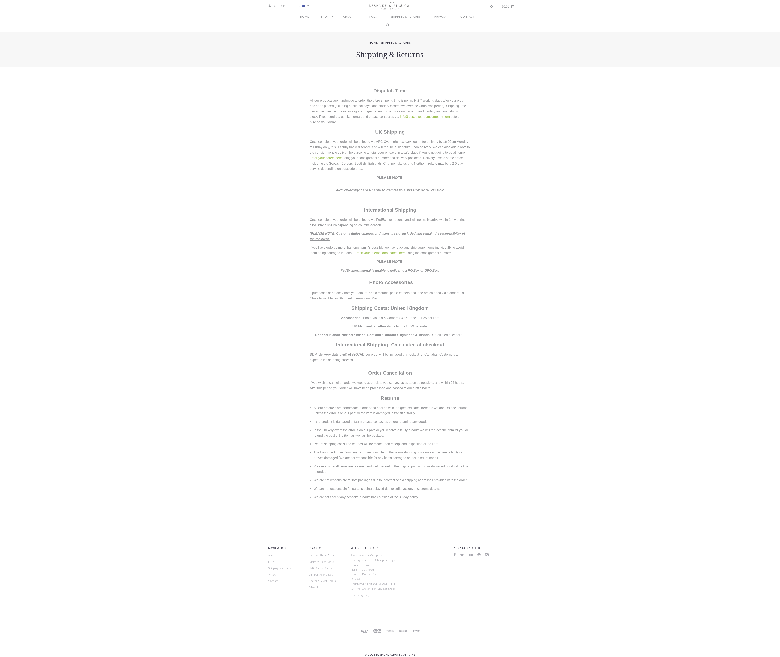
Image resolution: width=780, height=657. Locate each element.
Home (304, 16)
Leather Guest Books (322, 580)
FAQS (373, 16)
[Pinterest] (479, 555)
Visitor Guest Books (322, 561)
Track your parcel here (326, 158)
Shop (325, 16)
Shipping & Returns (406, 16)
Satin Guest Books (320, 568)
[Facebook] (455, 555)
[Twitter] (462, 555)
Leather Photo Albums (323, 555)
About (348, 16)
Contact (467, 16)
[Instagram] (487, 555)
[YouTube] (471, 555)
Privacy (440, 16)
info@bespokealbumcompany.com (425, 116)
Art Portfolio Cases (321, 574)
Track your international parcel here (380, 253)
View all (313, 587)
